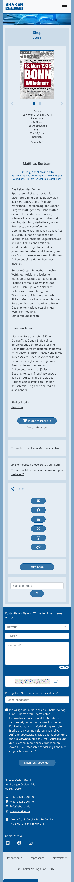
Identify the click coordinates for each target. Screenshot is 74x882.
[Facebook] (19, 843)
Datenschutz (14, 858)
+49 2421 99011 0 (22, 797)
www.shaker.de (20, 811)
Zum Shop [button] (37, 566)
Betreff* (12, 627)
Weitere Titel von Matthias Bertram (38, 448)
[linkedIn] (7, 843)
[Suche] (37, 593)
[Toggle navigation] (64, 6)
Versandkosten (37, 427)
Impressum (37, 858)
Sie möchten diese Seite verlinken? (37, 464)
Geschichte (17, 407)
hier (63, 747)
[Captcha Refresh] (56, 681)
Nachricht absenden (37, 762)
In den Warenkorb (39, 420)
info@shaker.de (20, 806)
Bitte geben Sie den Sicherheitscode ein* (31, 693)
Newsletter (60, 858)
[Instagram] (30, 843)
